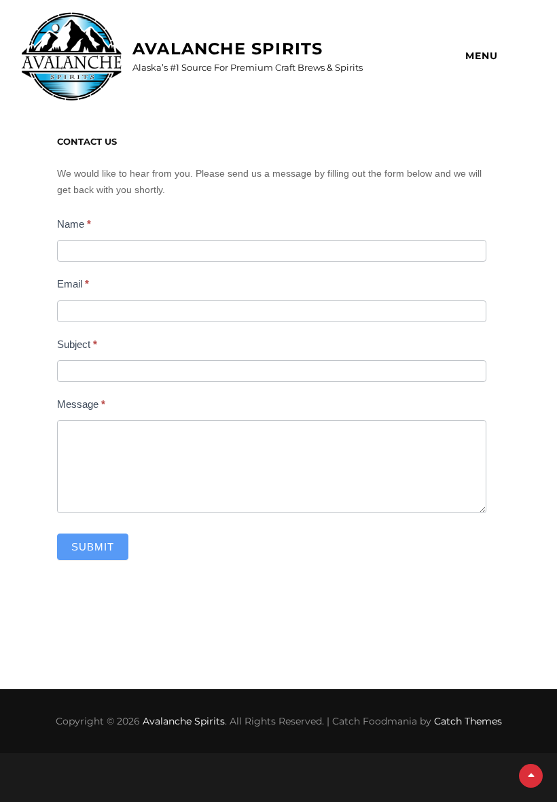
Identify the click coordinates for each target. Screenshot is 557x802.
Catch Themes (468, 721)
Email (73, 284)
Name (74, 224)
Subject (77, 344)
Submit (92, 547)
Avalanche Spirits (227, 48)
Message (81, 404)
